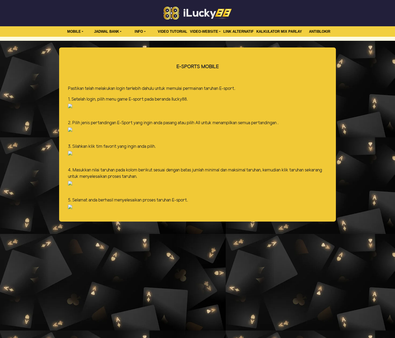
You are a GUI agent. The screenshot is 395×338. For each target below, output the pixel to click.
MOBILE (74, 32)
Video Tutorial (172, 32)
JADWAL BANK (106, 32)
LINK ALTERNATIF (238, 32)
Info (139, 32)
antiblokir (319, 32)
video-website (204, 32)
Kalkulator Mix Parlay (279, 32)
